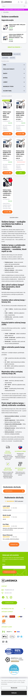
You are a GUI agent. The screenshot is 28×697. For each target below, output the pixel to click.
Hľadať (24, 6)
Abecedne (12, 57)
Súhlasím (14, 693)
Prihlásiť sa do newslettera (9, 572)
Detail (20, 172)
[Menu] (26, 2)
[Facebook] (3, 597)
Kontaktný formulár (9, 602)
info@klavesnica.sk (9, 589)
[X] (6, 597)
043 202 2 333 (8, 593)
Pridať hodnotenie (8, 491)
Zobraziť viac (14, 544)
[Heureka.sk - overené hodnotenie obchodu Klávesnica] (14, 669)
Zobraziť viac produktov (14, 47)
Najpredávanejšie (7, 54)
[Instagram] (10, 597)
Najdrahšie (5, 57)
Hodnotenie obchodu (14, 497)
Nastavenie (14, 688)
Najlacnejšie (17, 54)
